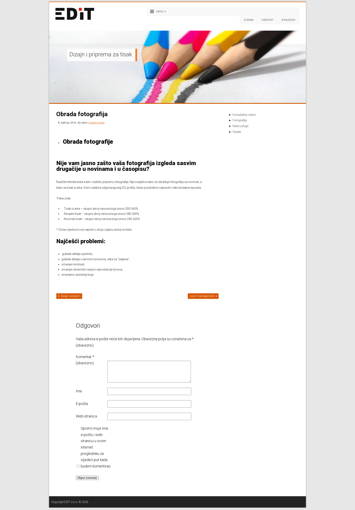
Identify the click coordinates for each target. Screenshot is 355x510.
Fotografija (240, 120)
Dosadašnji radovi (244, 114)
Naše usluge (240, 126)
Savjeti (237, 131)
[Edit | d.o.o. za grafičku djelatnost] (74, 14)
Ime (79, 391)
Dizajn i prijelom (70, 296)
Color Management (202, 296)
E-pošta (82, 403)
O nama (249, 20)
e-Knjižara (288, 20)
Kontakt (267, 20)
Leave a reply (97, 122)
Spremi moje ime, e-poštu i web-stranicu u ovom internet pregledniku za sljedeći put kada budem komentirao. (96, 447)
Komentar (85, 360)
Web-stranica (86, 416)
